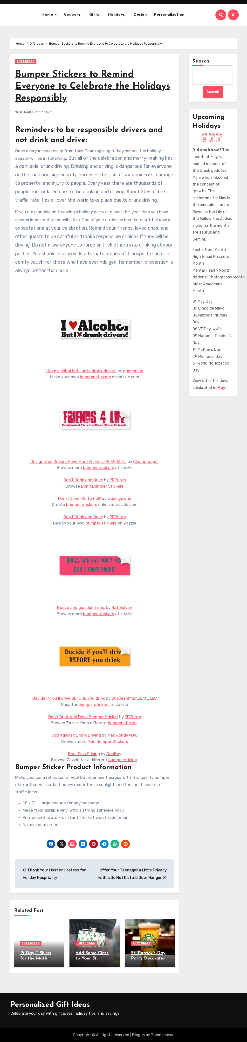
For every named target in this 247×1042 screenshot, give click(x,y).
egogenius (133, 370)
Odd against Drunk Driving (76, 735)
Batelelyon (121, 607)
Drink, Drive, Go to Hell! (79, 498)
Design (139, 15)
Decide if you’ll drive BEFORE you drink (68, 698)
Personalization (169, 15)
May (221, 387)
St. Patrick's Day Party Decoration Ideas (149, 958)
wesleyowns (119, 498)
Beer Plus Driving (84, 753)
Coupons (72, 15)
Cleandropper (146, 461)
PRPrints (118, 479)
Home (48, 15)
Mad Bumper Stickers (108, 741)
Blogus (138, 1035)
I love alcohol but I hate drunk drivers (81, 370)
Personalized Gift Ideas (50, 1005)
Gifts (93, 15)
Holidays (115, 15)
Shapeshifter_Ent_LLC (134, 698)
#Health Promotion (36, 112)
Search (200, 61)
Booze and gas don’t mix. (81, 607)
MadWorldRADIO (122, 735)
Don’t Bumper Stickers (102, 486)
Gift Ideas (25, 61)
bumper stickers (95, 376)
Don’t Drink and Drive (83, 479)
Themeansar (162, 1035)
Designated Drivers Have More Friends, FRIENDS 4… (78, 461)
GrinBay (113, 753)
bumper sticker (122, 722)
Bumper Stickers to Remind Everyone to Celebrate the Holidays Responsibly (92, 86)
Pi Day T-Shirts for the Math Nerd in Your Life (38, 958)
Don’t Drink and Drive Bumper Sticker (83, 716)
